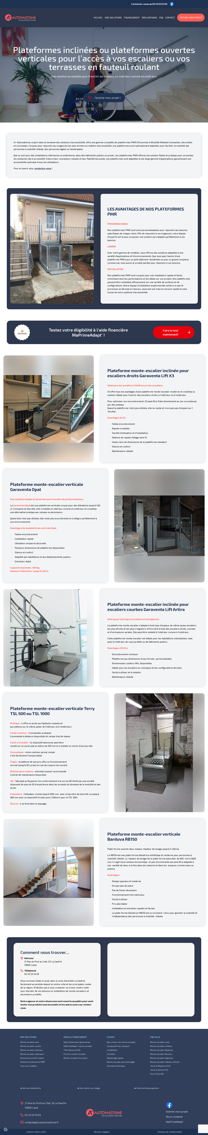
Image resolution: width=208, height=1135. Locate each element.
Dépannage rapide (115, 1058)
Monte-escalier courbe (30, 1046)
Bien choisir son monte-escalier (121, 1042)
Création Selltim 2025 (36, 1132)
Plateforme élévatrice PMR (32, 1062)
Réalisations (149, 17)
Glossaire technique (116, 1066)
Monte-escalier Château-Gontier (165, 1062)
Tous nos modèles (28, 1066)
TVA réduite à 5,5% (72, 1050)
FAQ (161, 17)
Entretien (111, 1054)
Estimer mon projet (177, 1111)
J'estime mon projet (190, 17)
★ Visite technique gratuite (146, 1088)
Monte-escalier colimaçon (32, 1054)
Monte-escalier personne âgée (121, 1062)
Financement (132, 17)
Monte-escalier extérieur (31, 1050)
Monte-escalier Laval (159, 1042)
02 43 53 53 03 (159, 4)
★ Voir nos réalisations (30, 1088)
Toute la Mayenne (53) (160, 1066)
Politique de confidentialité (170, 1132)
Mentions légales (102, 1132)
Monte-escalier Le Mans (161, 1046)
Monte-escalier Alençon (161, 1054)
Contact (170, 17)
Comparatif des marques (118, 1046)
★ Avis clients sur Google (88, 1088)
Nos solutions (113, 17)
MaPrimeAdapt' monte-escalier (78, 1046)
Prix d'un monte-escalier (75, 1054)
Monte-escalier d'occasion (76, 1058)
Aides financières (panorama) (77, 1042)
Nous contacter (174, 1116)
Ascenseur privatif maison (32, 1058)
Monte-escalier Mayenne (161, 1050)
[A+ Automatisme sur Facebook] (169, 1105)
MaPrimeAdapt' (174, 1121)
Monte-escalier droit (29, 1042)
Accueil (98, 17)
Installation (112, 1050)
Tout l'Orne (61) (157, 1074)
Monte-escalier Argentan (161, 1058)
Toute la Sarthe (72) (159, 1070)
